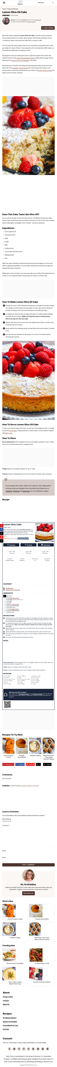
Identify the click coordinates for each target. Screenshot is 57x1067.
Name (4, 851)
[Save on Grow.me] (1, 544)
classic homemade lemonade (25, 58)
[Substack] (47, 1049)
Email (3, 857)
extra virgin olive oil (14, 598)
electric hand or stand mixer (13, 589)
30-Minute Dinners (9, 1018)
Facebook (9, 491)
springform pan (10, 588)
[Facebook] (9, 1049)
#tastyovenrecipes (37, 693)
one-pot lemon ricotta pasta (20, 60)
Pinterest (16, 491)
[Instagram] (23, 1049)
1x (4, 596)
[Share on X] (1, 533)
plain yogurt (8, 433)
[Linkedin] (38, 1049)
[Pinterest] (19, 1049)
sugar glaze (13, 430)
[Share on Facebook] (1, 529)
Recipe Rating (6, 819)
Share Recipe (46, 544)
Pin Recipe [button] (29, 544)
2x (7, 596)
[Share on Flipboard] (1, 537)
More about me (28, 893)
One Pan (6, 1029)
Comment (5, 825)
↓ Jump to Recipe (48, 28)
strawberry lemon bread (19, 68)
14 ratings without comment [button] (29, 786)
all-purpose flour (14, 609)
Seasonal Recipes (12, 9)
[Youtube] (14, 1049)
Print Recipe (12, 544)
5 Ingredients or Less (10, 1025)
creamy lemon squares (45, 70)
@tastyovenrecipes (24, 693)
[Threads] (28, 1049)
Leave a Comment (31, 21)
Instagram (26, 491)
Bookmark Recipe (23, 538)
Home (4, 9)
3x (10, 596)
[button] (3, 15)
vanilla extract (15, 604)
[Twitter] (33, 1049)
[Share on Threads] (1, 541)
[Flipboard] (42, 1049)
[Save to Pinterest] (1, 525)
